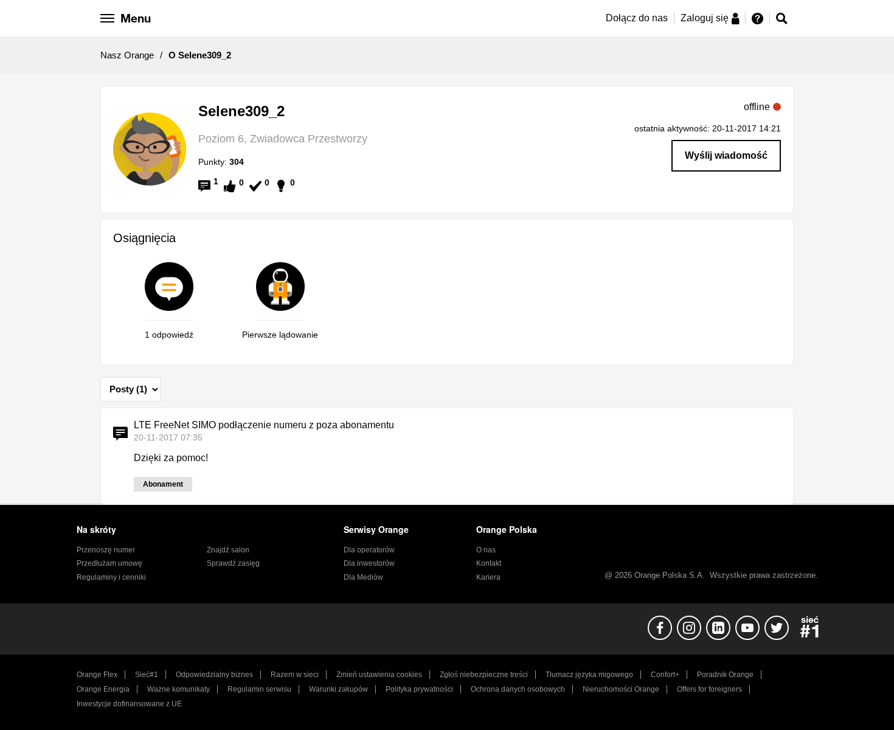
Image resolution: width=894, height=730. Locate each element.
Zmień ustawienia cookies (379, 674)
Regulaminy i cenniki (111, 577)
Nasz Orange (127, 55)
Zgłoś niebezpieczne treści (484, 674)
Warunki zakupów (338, 689)
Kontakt (488, 563)
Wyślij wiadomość (726, 155)
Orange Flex (97, 674)
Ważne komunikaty (178, 689)
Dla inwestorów (369, 563)
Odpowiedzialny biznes (214, 674)
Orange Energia (103, 689)
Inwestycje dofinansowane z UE (129, 704)
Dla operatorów (369, 550)
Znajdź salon (228, 550)
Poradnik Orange (725, 674)
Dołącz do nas (637, 18)
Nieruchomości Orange (621, 689)
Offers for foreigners (709, 689)
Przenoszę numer (106, 550)
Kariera (488, 577)
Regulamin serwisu (259, 689)
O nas (486, 550)
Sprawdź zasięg (233, 563)
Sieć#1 (146, 674)
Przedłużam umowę (109, 563)
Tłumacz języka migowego (589, 674)
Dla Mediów (363, 577)
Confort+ (665, 674)
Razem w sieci (295, 674)
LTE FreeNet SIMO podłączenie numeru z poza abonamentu (264, 425)
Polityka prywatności (419, 689)
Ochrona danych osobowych (518, 689)
